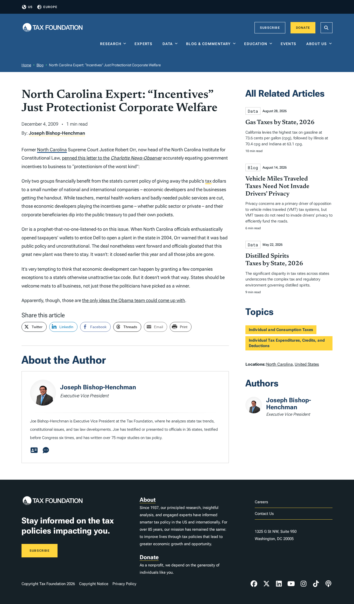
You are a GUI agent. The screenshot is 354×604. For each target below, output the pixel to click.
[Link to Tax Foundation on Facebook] (254, 583)
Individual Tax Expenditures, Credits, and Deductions (287, 343)
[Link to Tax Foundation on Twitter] (266, 583)
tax (208, 181)
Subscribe (270, 28)
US (30, 7)
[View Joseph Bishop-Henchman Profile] (34, 450)
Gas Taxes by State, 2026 (280, 122)
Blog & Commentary (208, 44)
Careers (261, 502)
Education (255, 44)
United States (307, 364)
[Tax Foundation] (53, 28)
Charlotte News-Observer (136, 158)
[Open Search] (326, 27)
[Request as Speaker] (46, 450)
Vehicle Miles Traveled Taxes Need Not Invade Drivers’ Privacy (277, 186)
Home (26, 65)
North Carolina (52, 149)
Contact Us (264, 513)
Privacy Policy (124, 583)
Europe (50, 7)
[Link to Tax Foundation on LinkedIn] (279, 583)
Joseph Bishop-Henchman (57, 133)
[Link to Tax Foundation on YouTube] (291, 583)
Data (167, 44)
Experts (144, 44)
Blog (40, 65)
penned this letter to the (86, 158)
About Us (316, 44)
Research (110, 44)
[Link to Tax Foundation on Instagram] (303, 583)
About (147, 500)
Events (290, 44)
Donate (303, 28)
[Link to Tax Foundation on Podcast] (328, 583)
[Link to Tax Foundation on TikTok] (316, 583)
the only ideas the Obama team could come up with (133, 300)
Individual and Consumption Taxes (281, 329)
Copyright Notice (93, 583)
